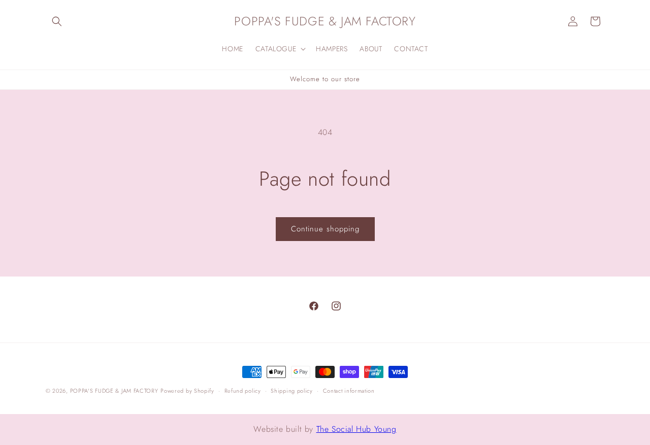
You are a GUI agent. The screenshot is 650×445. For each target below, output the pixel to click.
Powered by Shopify (187, 391)
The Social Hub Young (356, 429)
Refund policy (242, 391)
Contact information (349, 391)
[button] (57, 21)
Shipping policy (292, 391)
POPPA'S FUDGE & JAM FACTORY (114, 391)
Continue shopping (325, 228)
